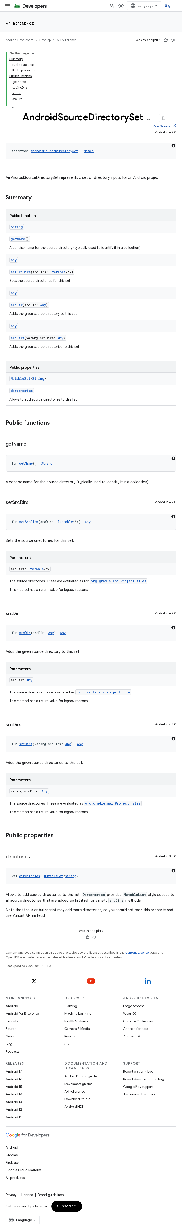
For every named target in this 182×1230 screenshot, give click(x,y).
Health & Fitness (76, 1021)
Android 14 (14, 1094)
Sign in (170, 6)
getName (18, 239)
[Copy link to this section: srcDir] (23, 614)
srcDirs (17, 338)
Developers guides (78, 1084)
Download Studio (77, 1099)
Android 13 (14, 1102)
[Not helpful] (172, 40)
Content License (137, 953)
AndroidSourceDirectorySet (54, 151)
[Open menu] (7, 5)
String (17, 227)
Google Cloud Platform (23, 1170)
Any (14, 260)
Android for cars (135, 1029)
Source (11, 1029)
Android (12, 1006)
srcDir (17, 305)
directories (22, 390)
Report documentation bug (143, 1079)
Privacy (69, 1036)
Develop (45, 40)
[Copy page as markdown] (163, 118)
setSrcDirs (21, 272)
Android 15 (14, 1086)
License (27, 1195)
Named (89, 151)
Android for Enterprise (22, 1013)
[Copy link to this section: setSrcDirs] (33, 503)
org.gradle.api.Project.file (103, 692)
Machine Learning (77, 1013)
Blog (9, 1044)
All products (15, 1178)
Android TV (131, 1036)
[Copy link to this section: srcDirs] (26, 725)
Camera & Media (77, 1029)
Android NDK (74, 1106)
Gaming (70, 1006)
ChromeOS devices (138, 1021)
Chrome (12, 1155)
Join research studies (139, 1094)
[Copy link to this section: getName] (31, 444)
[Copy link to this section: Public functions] (54, 423)
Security (12, 1021)
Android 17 (14, 1071)
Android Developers (19, 40)
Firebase (12, 1162)
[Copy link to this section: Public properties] (58, 836)
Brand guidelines (51, 1195)
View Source (162, 126)
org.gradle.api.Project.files (118, 581)
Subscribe (66, 1206)
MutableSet (20, 378)
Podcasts (12, 1051)
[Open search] (112, 6)
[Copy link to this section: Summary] (36, 198)
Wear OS (130, 1013)
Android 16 (14, 1079)
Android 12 (14, 1109)
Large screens (133, 1006)
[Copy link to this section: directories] (34, 857)
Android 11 (14, 1117)
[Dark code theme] (173, 146)
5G (66, 1044)
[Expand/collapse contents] (33, 53)
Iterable (58, 272)
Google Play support (138, 1086)
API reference (20, 23)
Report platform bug (138, 1071)
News (10, 1036)
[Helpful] (165, 40)
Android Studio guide (80, 1076)
